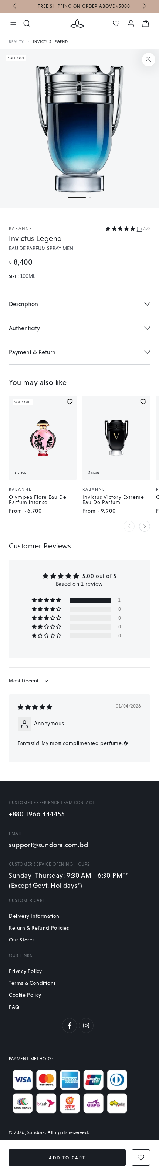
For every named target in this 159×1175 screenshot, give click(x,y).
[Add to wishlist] (70, 402)
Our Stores (22, 940)
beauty (16, 42)
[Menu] (13, 23)
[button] (77, 197)
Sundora (36, 1132)
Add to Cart (67, 1158)
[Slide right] (144, 7)
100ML (27, 276)
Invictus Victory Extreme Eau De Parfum (113, 499)
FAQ (14, 1007)
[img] (35, 707)
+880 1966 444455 (37, 814)
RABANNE (20, 228)
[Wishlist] (116, 23)
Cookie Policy (25, 995)
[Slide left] (15, 7)
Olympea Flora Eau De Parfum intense (38, 499)
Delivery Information (34, 916)
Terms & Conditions (32, 983)
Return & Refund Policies (39, 928)
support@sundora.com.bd (48, 845)
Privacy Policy (25, 971)
